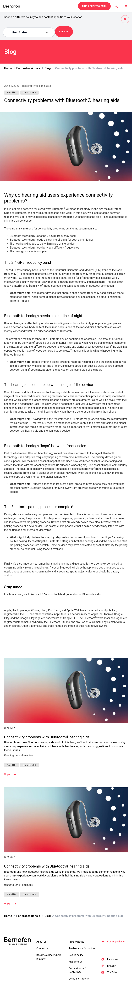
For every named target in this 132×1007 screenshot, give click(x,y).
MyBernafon (76, 961)
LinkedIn (111, 965)
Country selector (116, 941)
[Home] (11, 6)
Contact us (42, 948)
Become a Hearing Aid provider (48, 957)
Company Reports (79, 978)
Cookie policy (76, 955)
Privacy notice (76, 941)
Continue (64, 31)
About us (41, 941)
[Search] (116, 6)
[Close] (125, 19)
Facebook (112, 959)
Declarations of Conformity (77, 970)
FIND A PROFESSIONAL (94, 6)
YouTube (112, 972)
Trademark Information (82, 948)
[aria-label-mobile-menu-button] (126, 6)
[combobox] (26, 32)
